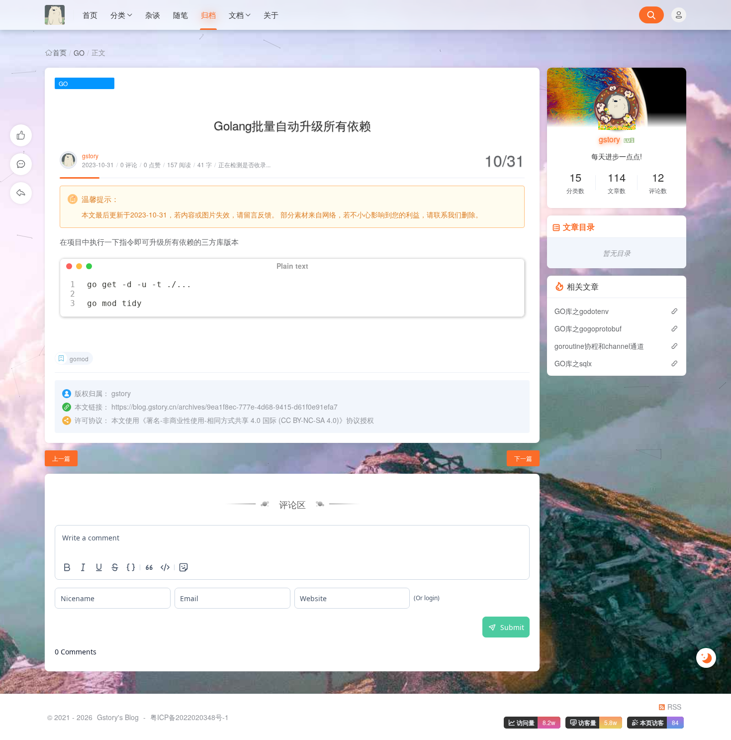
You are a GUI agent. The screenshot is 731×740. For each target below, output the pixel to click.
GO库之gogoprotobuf (588, 328)
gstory (90, 155)
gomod (79, 358)
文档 (236, 14)
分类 (117, 14)
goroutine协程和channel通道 (599, 346)
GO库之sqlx (573, 363)
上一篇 (61, 458)
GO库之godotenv (581, 311)
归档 (208, 14)
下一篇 (523, 458)
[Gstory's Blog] (59, 15)
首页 (90, 14)
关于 (271, 14)
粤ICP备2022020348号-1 (189, 717)
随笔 (180, 14)
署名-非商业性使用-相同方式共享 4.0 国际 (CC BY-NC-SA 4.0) (242, 420)
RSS (673, 707)
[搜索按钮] (651, 14)
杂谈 (152, 14)
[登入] (678, 14)
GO (79, 53)
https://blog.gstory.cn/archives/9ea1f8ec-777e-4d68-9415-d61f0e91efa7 (224, 407)
